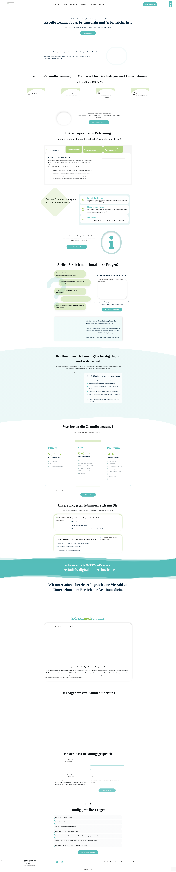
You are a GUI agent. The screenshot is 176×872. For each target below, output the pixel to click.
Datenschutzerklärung (95, 871)
